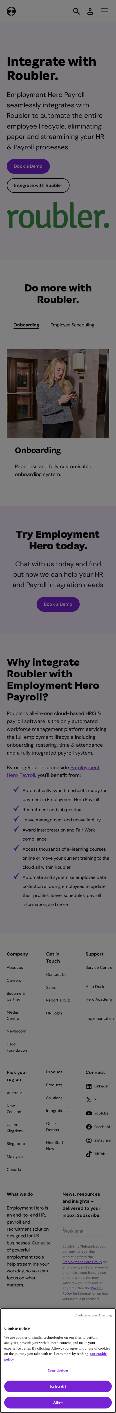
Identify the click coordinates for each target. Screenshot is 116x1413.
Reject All (58, 1386)
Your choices (58, 1370)
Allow (58, 1402)
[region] (58, 1360)
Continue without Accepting (93, 1315)
